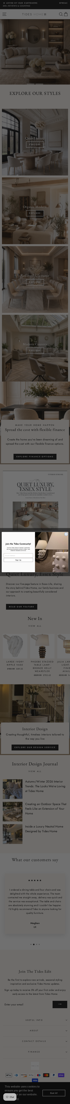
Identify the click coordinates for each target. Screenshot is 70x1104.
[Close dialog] (66, 533)
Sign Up (18, 560)
